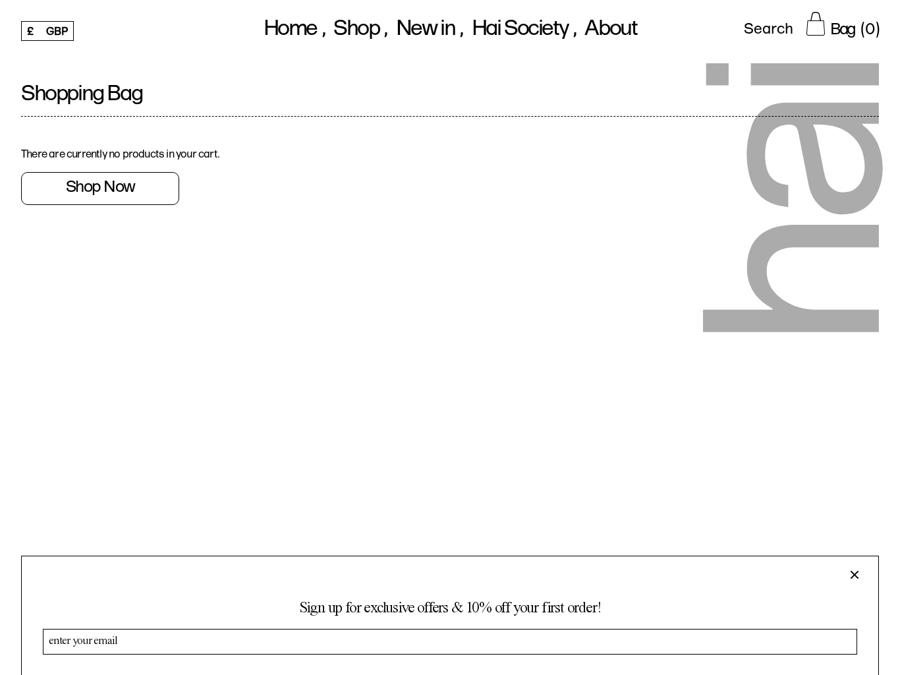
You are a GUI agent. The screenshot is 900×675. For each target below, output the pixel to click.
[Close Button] (859, 574)
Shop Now (100, 188)
